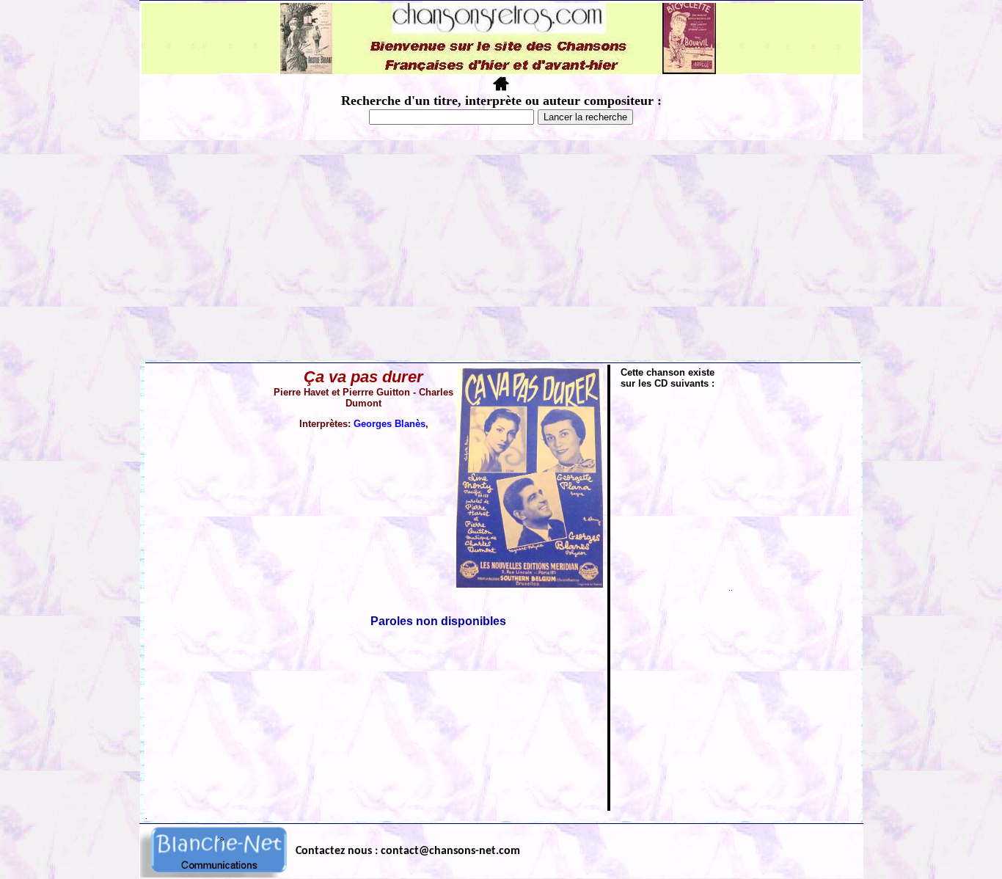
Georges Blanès (389, 423)
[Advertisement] (501, 250)
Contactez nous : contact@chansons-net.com (408, 851)
